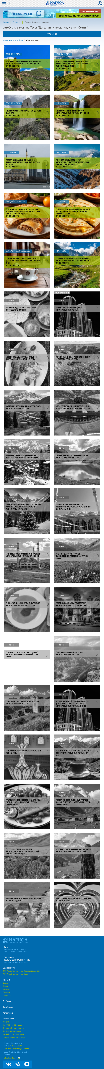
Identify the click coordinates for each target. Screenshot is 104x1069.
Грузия (5, 983)
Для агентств (9, 968)
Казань (5, 986)
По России (16, 22)
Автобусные (8, 1013)
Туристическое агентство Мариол (55, 3)
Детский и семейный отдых (13, 1034)
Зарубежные (8, 1007)
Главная (6, 22)
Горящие (6, 980)
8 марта (6, 1022)
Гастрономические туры (12, 1031)
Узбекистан (7, 996)
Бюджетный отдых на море (13, 1028)
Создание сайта (10, 1058)
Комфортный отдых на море (14, 1037)
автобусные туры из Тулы (13, 40)
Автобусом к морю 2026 (12, 1025)
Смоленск (6, 992)
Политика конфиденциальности (16, 1049)
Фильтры (52, 34)
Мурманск (6, 989)
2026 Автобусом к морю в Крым (15, 974)
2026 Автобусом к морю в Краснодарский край (21, 971)
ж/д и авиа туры (32, 40)
